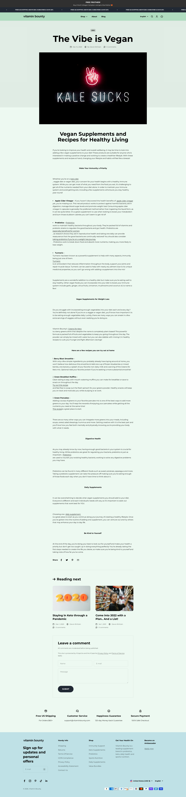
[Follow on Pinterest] (35, 780)
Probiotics (93, 754)
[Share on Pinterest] (72, 560)
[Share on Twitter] (67, 560)
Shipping (62, 746)
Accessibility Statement (68, 766)
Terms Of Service (65, 754)
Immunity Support (97, 746)
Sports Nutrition (96, 758)
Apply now (149, 749)
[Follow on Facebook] (24, 780)
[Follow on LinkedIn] (46, 780)
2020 (93, 30)
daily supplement (73, 514)
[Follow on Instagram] (30, 780)
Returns (61, 750)
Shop (83, 17)
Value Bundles (95, 766)
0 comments (111, 47)
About (94, 17)
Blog (103, 17)
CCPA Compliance (65, 758)
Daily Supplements (97, 762)
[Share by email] (78, 560)
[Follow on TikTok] (41, 780)
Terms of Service (118, 653)
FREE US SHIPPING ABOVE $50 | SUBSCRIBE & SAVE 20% (21, 10)
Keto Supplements (97, 750)
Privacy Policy (103, 653)
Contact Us (63, 770)
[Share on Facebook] (61, 560)
